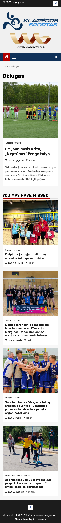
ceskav (31, 160)
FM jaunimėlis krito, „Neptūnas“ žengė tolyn (27, 151)
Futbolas (9, 143)
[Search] (56, 57)
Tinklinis (17, 250)
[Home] (6, 57)
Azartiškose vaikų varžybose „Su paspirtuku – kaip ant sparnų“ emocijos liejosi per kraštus (28, 483)
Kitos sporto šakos (13, 475)
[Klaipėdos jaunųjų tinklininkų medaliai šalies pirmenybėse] (30, 222)
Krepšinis (9, 398)
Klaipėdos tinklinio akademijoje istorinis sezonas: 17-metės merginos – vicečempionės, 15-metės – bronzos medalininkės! (27, 330)
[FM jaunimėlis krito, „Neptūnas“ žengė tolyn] (30, 110)
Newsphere (22, 519)
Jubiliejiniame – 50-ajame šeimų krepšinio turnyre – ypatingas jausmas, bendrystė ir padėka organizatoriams (27, 407)
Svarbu (17, 143)
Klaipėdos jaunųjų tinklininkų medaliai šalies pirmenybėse (25, 256)
